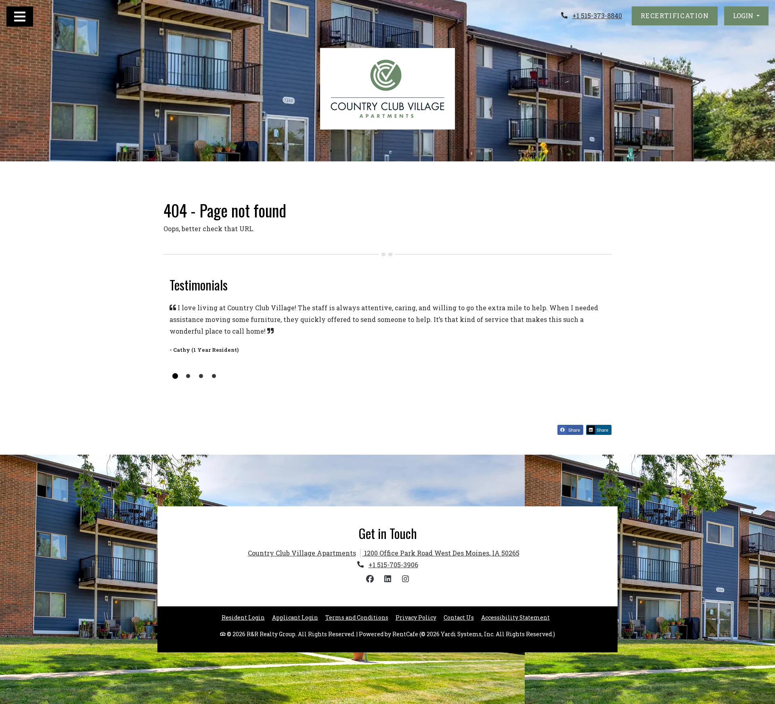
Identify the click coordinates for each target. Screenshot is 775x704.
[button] (746, 15)
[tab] (175, 376)
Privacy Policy (416, 617)
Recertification (679, 15)
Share (573, 429)
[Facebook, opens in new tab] (370, 579)
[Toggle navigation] (19, 16)
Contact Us (459, 617)
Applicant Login (295, 617)
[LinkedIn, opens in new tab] (387, 579)
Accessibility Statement (515, 617)
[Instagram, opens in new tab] (405, 579)
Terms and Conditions (356, 617)
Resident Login (243, 617)
